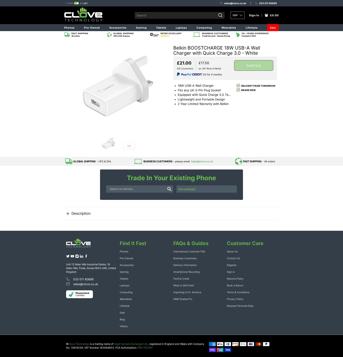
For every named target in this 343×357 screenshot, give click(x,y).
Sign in (231, 271)
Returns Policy (235, 278)
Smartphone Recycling (186, 271)
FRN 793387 (145, 347)
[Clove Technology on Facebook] (86, 256)
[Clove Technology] (81, 244)
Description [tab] (81, 213)
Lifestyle (252, 27)
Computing (204, 27)
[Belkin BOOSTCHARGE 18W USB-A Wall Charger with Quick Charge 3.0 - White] (118, 86)
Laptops (181, 27)
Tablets (161, 27)
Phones (69, 27)
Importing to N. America (187, 292)
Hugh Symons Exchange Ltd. (131, 343)
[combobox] (176, 15)
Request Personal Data (240, 305)
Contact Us (233, 258)
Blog (122, 319)
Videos (124, 326)
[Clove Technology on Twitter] (68, 256)
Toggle (76, 3)
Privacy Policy (235, 299)
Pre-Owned (92, 27)
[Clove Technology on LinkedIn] (81, 256)
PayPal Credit (181, 278)
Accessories (117, 27)
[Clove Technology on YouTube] (72, 256)
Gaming (141, 27)
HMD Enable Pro (182, 299)
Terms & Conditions (238, 292)
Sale (273, 27)
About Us (232, 251)
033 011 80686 (268, 3)
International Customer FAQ (189, 251)
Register (232, 265)
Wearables (229, 27)
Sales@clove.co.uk (202, 161)
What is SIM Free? (183, 285)
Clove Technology (78, 343)
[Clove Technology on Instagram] (77, 256)
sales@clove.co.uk (235, 3)
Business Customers (185, 258)
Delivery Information (185, 265)
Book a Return (235, 285)
